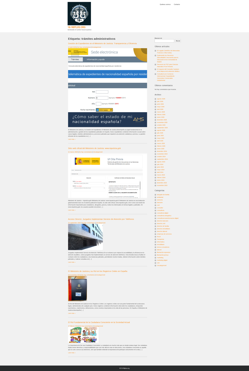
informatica (160, 242)
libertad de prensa (162, 255)
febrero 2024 (161, 177)
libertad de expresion (163, 252)
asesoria (160, 200)
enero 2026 (160, 117)
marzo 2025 (161, 143)
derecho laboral (162, 231)
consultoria (160, 210)
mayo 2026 (160, 106)
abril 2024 (160, 172)
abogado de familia (163, 194)
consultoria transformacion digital (167, 218)
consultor (160, 208)
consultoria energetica (164, 215)
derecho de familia (163, 226)
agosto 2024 (161, 162)
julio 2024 (160, 164)
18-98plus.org (76, 27)
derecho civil (161, 223)
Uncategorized (96, 47)
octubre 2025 (161, 125)
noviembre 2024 (162, 154)
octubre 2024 (161, 156)
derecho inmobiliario (163, 229)
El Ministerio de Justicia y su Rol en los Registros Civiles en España (97, 271)
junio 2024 (160, 167)
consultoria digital (162, 213)
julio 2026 (160, 101)
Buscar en (158, 38)
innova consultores (163, 247)
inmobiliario (160, 244)
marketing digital (162, 260)
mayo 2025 (160, 138)
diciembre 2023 (162, 183)
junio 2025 (160, 135)
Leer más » (71, 139)
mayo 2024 (160, 169)
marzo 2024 (161, 175)
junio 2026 (160, 104)
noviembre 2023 (162, 185)
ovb (158, 263)
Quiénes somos (165, 4)
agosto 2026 (161, 99)
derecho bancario (162, 221)
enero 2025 (160, 148)
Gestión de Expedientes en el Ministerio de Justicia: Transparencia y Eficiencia (102, 43)
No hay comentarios (83, 47)
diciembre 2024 (162, 151)
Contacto (177, 4)
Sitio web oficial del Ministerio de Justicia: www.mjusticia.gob (94, 148)
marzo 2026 (161, 112)
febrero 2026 (161, 114)
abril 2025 (160, 141)
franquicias (160, 239)
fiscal (158, 236)
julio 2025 (160, 133)
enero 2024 (160, 180)
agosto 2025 (161, 130)
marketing (160, 257)
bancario (160, 202)
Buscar (178, 41)
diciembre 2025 (162, 120)
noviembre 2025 (162, 122)
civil (158, 205)
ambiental (160, 197)
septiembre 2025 (162, 127)
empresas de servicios (164, 234)
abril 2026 (160, 109)
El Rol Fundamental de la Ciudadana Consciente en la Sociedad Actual (99, 322)
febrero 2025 (161, 146)
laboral (159, 250)
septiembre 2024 (162, 159)
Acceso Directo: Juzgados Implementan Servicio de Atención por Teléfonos (101, 219)
